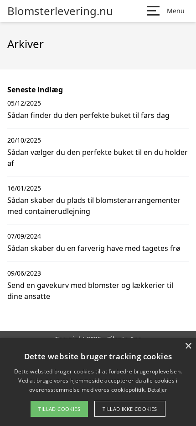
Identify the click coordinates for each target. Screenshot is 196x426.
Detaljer (157, 389)
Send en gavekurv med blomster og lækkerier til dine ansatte (90, 290)
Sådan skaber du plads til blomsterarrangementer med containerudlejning (94, 205)
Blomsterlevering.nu (60, 11)
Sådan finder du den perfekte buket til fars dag (88, 115)
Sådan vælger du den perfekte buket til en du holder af (97, 157)
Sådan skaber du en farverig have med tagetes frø (94, 248)
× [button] (188, 346)
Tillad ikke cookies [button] (130, 408)
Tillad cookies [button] (59, 408)
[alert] (98, 382)
